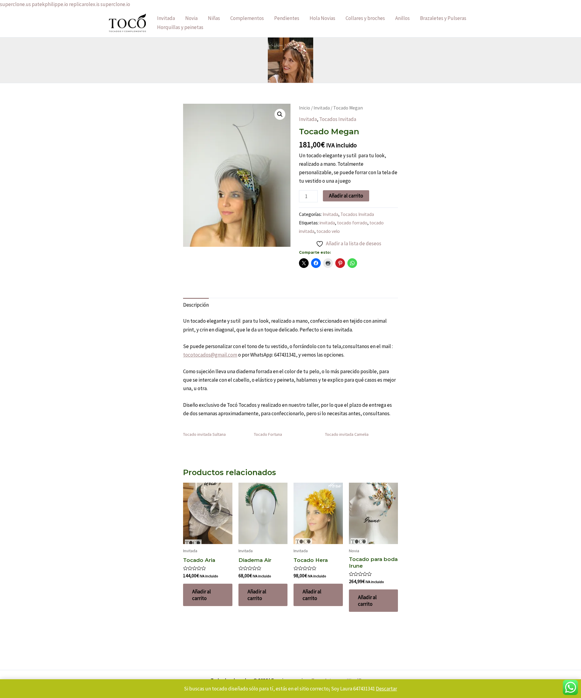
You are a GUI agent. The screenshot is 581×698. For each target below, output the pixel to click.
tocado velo (328, 231)
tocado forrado (352, 223)
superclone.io (115, 4)
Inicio (304, 108)
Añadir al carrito (346, 195)
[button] (279, 114)
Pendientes (286, 18)
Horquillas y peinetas (180, 27)
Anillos (402, 18)
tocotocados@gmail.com (210, 354)
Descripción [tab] (196, 305)
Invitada (166, 18)
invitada (327, 223)
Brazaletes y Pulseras (443, 18)
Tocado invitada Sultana (204, 434)
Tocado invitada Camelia (347, 434)
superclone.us (15, 4)
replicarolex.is (84, 4)
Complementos (247, 18)
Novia (191, 18)
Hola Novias (322, 18)
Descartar (386, 688)
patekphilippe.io (50, 4)
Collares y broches (365, 18)
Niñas (214, 18)
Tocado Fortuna (268, 434)
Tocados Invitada (337, 119)
